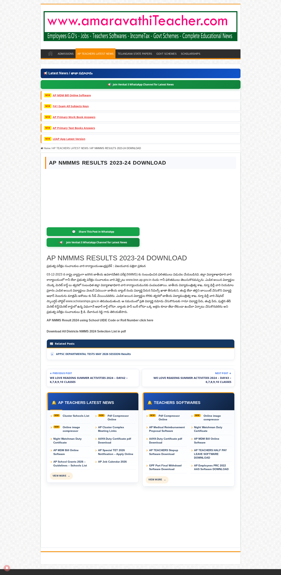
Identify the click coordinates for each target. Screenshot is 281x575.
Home (46, 148)
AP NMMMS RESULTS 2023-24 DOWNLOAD (117, 258)
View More (61, 475)
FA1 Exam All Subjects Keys (71, 106)
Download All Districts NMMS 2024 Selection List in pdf (86, 331)
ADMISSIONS (66, 53)
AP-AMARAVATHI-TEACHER (50, 53)
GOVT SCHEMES (166, 53)
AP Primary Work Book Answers (74, 117)
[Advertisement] (141, 198)
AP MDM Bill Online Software (72, 95)
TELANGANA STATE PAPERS (135, 53)
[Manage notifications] (7, 568)
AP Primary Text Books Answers (74, 128)
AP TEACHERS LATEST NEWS (95, 53)
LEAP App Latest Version (69, 139)
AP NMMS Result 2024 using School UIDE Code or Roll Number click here (100, 320)
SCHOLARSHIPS (190, 53)
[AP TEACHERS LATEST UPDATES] (141, 25)
